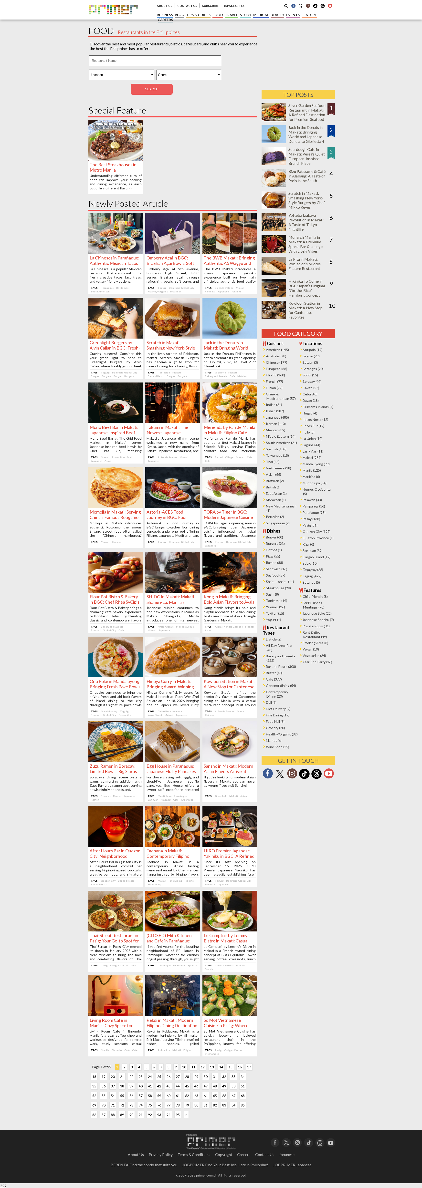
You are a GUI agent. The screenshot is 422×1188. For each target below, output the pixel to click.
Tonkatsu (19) (276, 601)
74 (141, 1105)
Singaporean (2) (278, 523)
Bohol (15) (310, 375)
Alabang (166, 799)
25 (159, 1076)
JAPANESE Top (234, 6)
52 (94, 1096)
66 (224, 1096)
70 (104, 1105)
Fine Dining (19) (277, 715)
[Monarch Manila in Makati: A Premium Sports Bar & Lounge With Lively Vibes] (274, 251)
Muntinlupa (164, 796)
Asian (108, 460)
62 (187, 1096)
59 (159, 1096)
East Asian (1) (276, 493)
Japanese (223, 291)
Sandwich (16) (276, 569)
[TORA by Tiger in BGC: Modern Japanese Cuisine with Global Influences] (229, 506)
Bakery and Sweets (216, 376)
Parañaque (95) (314, 512)
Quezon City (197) (316, 531)
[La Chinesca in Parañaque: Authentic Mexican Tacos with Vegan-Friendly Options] (115, 252)
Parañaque (107, 287)
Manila (105, 1050)
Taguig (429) (312, 576)
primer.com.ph (206, 1175)
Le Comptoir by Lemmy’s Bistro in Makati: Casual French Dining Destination (229, 941)
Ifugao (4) (310, 413)
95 (178, 1115)
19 (104, 1076)
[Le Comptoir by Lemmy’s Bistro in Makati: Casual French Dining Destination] (229, 930)
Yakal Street (155, 714)
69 (94, 1105)
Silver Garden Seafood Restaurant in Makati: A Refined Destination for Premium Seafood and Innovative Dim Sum (307, 117)
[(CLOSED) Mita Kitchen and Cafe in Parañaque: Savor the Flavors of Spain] (172, 930)
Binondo (117, 1050)
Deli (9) (271, 702)
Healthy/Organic (158, 291)
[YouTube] (331, 1142)
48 (215, 1086)
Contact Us (264, 1154)
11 (193, 1067)
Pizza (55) (273, 556)
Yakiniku (210, 291)
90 (131, 1115)
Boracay (106, 796)
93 (159, 1115)
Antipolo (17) (312, 350)
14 (221, 1067)
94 (168, 1115)
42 (159, 1086)
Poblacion (164, 372)
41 (150, 1086)
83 (224, 1105)
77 (168, 1105)
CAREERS (165, 20)
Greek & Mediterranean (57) (281, 396)
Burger (95, 376)
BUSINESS (165, 15)
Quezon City (108, 880)
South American (100, 291)
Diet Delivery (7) (278, 709)
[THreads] (322, 7)
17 (249, 1067)
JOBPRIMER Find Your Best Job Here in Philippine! (225, 1164)
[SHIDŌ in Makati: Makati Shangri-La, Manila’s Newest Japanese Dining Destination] (172, 591)
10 (184, 1067)
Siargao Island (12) (316, 557)
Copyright (223, 1154)
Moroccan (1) (276, 500)
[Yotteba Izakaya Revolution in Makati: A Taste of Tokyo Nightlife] (274, 229)
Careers (243, 1154)
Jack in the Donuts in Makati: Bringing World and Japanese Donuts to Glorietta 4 (306, 134)
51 (243, 1086)
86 (94, 1115)
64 (206, 1096)
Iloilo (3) (309, 432)
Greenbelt (221, 796)
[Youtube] (329, 5)
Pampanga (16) (314, 506)
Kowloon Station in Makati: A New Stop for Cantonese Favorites (229, 687)
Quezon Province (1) (318, 538)
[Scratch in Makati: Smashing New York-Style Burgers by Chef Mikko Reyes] (172, 337)
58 (150, 1096)
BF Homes (122, 287)
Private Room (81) (316, 626)
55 (122, 1096)
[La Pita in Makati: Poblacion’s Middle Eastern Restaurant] (274, 273)
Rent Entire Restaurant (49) (315, 634)
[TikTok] (315, 7)
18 (94, 1076)
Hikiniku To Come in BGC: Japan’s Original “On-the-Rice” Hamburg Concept (306, 288)
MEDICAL (261, 15)
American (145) (277, 350)
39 (131, 1086)
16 (240, 1067)
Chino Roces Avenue (170, 711)
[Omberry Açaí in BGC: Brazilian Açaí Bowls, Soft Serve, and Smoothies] (172, 252)
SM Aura (210, 884)
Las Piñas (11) (313, 451)
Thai (133, 965)
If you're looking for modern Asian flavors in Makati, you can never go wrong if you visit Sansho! (230, 781)
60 (168, 1096)
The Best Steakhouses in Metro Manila (113, 167)
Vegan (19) (311, 649)
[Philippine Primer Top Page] (113, 18)
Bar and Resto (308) (281, 666)
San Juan (153, 799)
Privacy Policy (161, 1154)
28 (187, 1076)
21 (122, 1076)
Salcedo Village (224, 287)
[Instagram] (308, 5)
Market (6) (274, 740)
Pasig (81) (310, 525)
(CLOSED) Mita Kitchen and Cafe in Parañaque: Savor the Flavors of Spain (171, 941)
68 (243, 1096)
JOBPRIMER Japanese (292, 1164)
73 (131, 1105)
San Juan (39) (313, 550)
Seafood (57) (275, 575)
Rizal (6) (308, 544)
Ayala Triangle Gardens (229, 626)
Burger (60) (274, 537)
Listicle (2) (273, 639)
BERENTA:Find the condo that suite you (144, 1164)
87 (104, 1115)
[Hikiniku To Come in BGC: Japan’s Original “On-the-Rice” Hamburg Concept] (274, 295)
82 (215, 1105)
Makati (240, 287)
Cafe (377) (274, 679)
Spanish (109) (276, 449)
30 (206, 1076)
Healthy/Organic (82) (282, 734)
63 (196, 1096)
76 (159, 1105)
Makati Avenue (185, 626)
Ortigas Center (119, 965)
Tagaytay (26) (313, 570)
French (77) (274, 381)
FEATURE (309, 15)
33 (233, 1076)
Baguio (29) (311, 356)
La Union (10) (312, 438)
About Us (136, 1154)
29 (196, 1076)
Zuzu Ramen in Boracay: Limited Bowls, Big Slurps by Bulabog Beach (113, 771)
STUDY (245, 15)
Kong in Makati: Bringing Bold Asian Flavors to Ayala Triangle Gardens (229, 602)
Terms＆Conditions (194, 1154)
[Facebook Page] (293, 5)
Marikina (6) (311, 477)
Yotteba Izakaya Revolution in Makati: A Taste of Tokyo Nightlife (306, 222)
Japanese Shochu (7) (318, 620)
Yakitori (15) (275, 613)
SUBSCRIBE (210, 6)
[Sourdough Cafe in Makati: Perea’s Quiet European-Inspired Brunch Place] (274, 163)
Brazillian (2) (275, 481)
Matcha (241, 376)
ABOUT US (164, 6)
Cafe (232, 376)
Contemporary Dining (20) (277, 694)
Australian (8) (276, 356)
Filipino (189, 880)
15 (230, 1067)
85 (243, 1105)
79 (187, 1105)
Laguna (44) (311, 445)
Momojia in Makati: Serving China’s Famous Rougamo (115, 514)
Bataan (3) (310, 362)
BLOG (179, 15)
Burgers (106, 376)
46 (196, 1086)
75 (150, 1105)
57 (141, 1096)
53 (104, 1096)
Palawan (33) (312, 500)
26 (168, 1076)
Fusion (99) (274, 388)
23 (141, 1076)
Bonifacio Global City (181, 287)
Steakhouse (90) (278, 588)
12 (203, 1067)
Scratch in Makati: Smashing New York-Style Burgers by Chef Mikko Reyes (306, 200)
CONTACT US (187, 6)
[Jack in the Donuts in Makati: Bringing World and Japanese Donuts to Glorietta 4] (229, 337)
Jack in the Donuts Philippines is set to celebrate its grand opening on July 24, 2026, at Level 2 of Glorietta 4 (230, 359)
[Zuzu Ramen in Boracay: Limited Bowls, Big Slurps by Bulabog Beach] (115, 760)
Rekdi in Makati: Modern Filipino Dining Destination (172, 1022)
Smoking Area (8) (315, 643)
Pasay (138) (311, 519)
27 (178, 1076)
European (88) (276, 369)
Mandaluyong (109, 711)
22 (131, 1076)
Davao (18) (311, 400)
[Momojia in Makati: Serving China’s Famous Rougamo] (115, 506)
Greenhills (124, 714)
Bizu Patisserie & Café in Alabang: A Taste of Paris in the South (307, 176)
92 (150, 1115)
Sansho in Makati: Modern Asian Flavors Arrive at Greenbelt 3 (228, 771)
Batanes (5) (311, 582)
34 (243, 1076)
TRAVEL (231, 15)
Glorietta (220, 372)
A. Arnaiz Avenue (167, 457)
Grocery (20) (275, 728)
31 (215, 1076)
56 (131, 1096)
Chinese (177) (276, 362)
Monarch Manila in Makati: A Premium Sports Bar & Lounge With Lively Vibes (305, 244)
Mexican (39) (275, 430)
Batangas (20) (313, 369)
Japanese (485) (277, 417)
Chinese (116, 541)
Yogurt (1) (273, 620)
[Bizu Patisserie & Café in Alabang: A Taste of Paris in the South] (274, 185)
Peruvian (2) (275, 517)
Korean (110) (276, 424)
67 (233, 1096)
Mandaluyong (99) (316, 464)
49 (224, 1086)
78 (178, 1105)
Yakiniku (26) (275, 607)
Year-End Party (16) (317, 662)
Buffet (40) (274, 673)
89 (122, 1115)
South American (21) (281, 443)
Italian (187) (275, 411)
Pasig (104, 965)
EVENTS (293, 15)
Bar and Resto (156, 376)
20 (113, 1076)
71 (113, 1105)
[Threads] (316, 778)
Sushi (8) (272, 594)
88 (113, 1115)
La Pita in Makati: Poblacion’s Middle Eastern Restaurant (304, 264)
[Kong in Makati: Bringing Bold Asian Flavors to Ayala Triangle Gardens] (229, 591)
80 (196, 1105)
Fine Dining (175, 880)
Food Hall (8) (275, 721)
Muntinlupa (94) (315, 483)
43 (168, 1086)
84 (233, 1105)
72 (122, 1105)
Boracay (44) (312, 381)
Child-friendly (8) (315, 596)
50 (233, 1086)
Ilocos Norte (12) (315, 419)
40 (141, 1086)
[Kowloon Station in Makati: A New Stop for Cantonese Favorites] (229, 675)
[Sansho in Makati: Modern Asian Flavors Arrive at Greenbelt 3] (229, 760)
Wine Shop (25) (277, 747)
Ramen (117, 796)
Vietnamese (212, 1053)
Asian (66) (273, 474)
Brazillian (175, 291)
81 (206, 1105)
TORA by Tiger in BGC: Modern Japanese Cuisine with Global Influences (228, 517)
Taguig (162, 287)
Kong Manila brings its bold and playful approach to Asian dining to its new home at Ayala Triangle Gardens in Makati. (230, 614)
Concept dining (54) (281, 685)
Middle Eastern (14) (280, 436)
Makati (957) (312, 457)
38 (122, 1086)
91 (141, 1115)
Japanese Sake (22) (317, 613)
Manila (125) (312, 470)
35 (94, 1086)
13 (212, 1067)
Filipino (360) (275, 375)
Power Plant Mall (122, 457)
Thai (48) (272, 462)
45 (187, 1086)
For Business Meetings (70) (313, 605)
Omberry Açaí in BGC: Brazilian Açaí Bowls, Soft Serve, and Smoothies (170, 263)
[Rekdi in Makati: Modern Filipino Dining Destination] (172, 1014)
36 (104, 1086)
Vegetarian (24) (314, 655)
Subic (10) (310, 563)
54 (113, 1096)
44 (178, 1086)
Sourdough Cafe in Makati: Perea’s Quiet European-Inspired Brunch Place (306, 156)
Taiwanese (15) (277, 455)
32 (224, 1076)
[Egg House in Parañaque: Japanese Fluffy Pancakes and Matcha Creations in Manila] (172, 760)
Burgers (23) (275, 543)
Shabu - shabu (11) (280, 581)
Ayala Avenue (166, 626)
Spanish (192, 965)
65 (215, 1096)
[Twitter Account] (300, 5)
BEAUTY (277, 15)
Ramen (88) (274, 562)
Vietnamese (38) (278, 468)
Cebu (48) (310, 394)
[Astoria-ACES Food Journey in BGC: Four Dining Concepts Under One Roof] (172, 506)
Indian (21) (274, 405)
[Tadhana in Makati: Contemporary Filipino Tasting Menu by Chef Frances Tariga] (172, 845)
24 (150, 1076)
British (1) (273, 487)
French (209, 969)
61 (178, 1096)
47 (206, 1086)
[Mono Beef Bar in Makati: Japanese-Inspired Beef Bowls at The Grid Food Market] (115, 421)
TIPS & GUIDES (198, 15)
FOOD (217, 15)
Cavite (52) (311, 388)
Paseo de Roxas (224, 965)
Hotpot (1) (274, 550)
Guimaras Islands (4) (318, 407)
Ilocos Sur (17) (313, 426)
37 (113, 1086)
